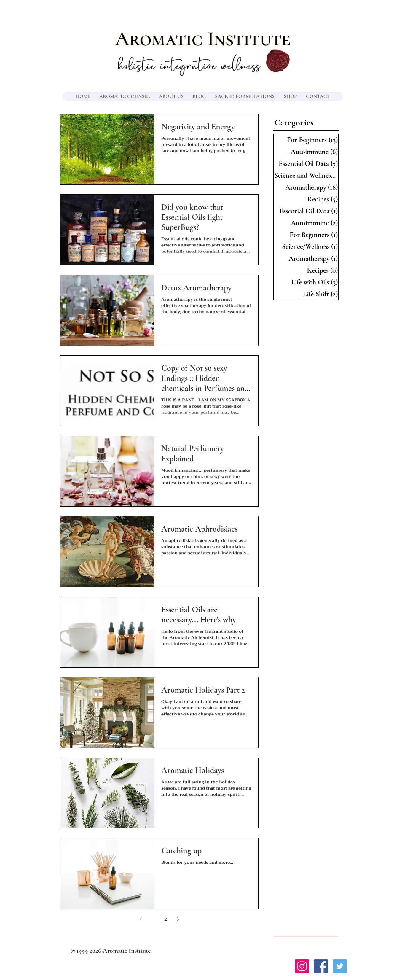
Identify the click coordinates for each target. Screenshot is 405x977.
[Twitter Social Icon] (340, 966)
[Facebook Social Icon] (321, 966)
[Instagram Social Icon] (302, 966)
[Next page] (178, 919)
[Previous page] (140, 919)
